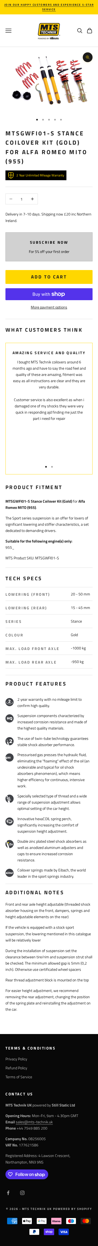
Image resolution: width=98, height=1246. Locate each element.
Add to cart (49, 276)
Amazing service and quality (49, 353)
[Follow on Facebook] (8, 1193)
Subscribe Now (49, 242)
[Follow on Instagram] (22, 1193)
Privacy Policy (16, 1059)
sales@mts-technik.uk (34, 1122)
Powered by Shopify (72, 1209)
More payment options (49, 307)
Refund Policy (16, 1068)
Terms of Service (18, 1077)
